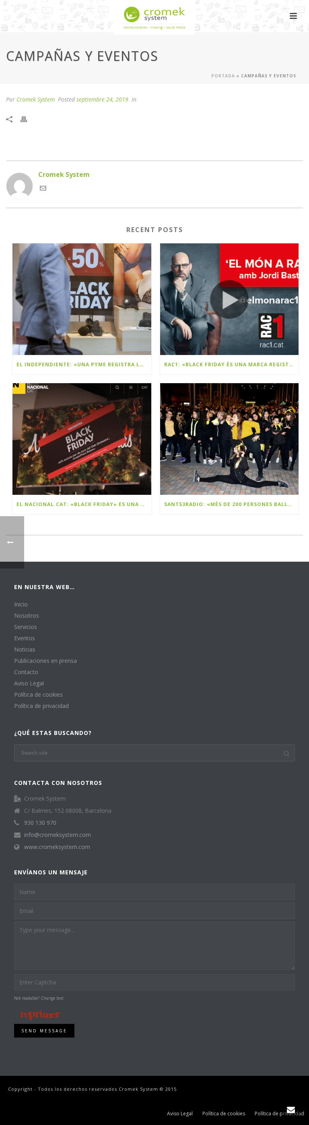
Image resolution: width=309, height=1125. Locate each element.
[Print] (28, 118)
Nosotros (26, 615)
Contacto (26, 672)
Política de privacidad (41, 706)
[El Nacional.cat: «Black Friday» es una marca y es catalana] (81, 439)
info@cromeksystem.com (57, 835)
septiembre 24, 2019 (102, 99)
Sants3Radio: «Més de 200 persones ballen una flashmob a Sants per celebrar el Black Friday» (231, 504)
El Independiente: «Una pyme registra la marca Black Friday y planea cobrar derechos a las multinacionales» (83, 364)
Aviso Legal (29, 683)
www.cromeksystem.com (57, 847)
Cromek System (35, 99)
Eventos (24, 638)
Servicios (25, 627)
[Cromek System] (154, 18)
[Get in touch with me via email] (43, 189)
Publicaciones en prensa (45, 660)
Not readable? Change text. (39, 998)
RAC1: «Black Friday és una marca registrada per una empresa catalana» (231, 364)
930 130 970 (40, 822)
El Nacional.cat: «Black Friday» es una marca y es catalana (83, 504)
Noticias (24, 649)
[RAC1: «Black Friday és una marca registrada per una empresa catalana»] (229, 299)
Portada (223, 76)
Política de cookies (38, 694)
